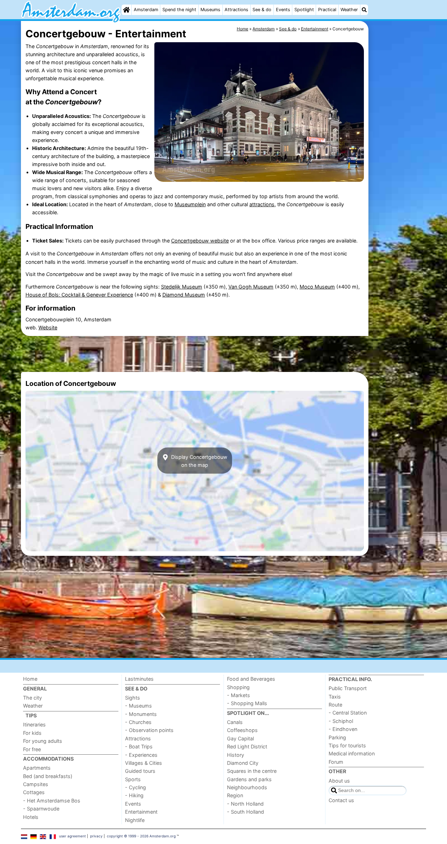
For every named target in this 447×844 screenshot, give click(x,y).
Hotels (30, 817)
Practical (327, 9)
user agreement (72, 836)
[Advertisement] (398, 181)
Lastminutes (139, 679)
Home (30, 679)
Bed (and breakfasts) (47, 776)
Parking (337, 737)
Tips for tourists (347, 745)
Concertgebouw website (200, 241)
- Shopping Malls (247, 703)
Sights (132, 698)
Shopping (238, 687)
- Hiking (134, 795)
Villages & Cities (143, 763)
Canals (235, 722)
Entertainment (141, 812)
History (235, 755)
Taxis (335, 697)
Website (47, 327)
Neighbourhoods (247, 787)
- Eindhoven (343, 729)
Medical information (352, 753)
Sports (133, 779)
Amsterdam (146, 9)
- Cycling (135, 787)
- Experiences (141, 755)
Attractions (236, 9)
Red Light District (247, 746)
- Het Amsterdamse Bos (51, 801)
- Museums (138, 706)
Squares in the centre (252, 771)
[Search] (364, 10)
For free (32, 749)
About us (339, 781)
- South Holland (245, 812)
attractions (261, 204)
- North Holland (245, 804)
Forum (336, 762)
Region (235, 795)
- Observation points (149, 730)
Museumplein (190, 204)
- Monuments (141, 714)
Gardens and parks (249, 779)
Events (283, 9)
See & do (261, 9)
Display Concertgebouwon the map (198, 461)
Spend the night (179, 9)
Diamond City (242, 763)
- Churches (138, 722)
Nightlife (135, 820)
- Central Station (348, 713)
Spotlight (304, 9)
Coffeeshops (242, 730)
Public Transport (348, 688)
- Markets (238, 695)
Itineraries (34, 724)
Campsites (35, 784)
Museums (210, 9)
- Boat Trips (139, 746)
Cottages (34, 792)
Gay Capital (240, 738)
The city (32, 698)
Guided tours (140, 771)
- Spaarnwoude (41, 809)
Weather (349, 9)
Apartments (37, 768)
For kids (32, 733)
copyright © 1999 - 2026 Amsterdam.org (141, 836)
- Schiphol (341, 721)
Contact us (341, 800)
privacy (96, 836)
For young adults (42, 741)
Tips (31, 715)
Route (335, 705)
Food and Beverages (251, 679)
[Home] (126, 10)
